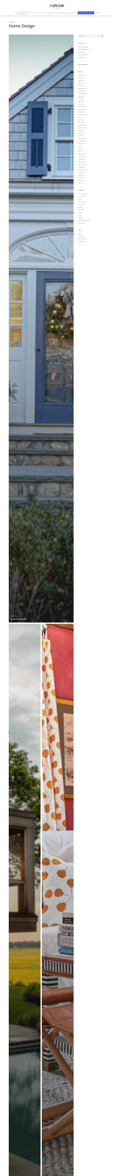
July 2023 (80, 117)
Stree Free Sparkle (83, 47)
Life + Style (33, 13)
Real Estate (81, 210)
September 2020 (82, 170)
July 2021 (80, 146)
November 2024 (82, 88)
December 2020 (82, 162)
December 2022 (82, 125)
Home (40, 13)
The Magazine (22, 13)
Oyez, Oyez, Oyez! (82, 55)
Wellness (80, 217)
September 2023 (82, 114)
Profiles (80, 207)
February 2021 (82, 156)
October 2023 (81, 112)
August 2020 (81, 172)
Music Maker (81, 52)
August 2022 (81, 130)
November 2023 (82, 109)
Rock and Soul (81, 57)
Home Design (14, 616)
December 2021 (82, 138)
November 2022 (82, 128)
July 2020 (80, 175)
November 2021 (82, 141)
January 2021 (81, 159)
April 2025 (80, 83)
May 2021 (80, 151)
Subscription (72, 13)
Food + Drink (48, 13)
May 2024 (80, 101)
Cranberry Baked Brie (83, 49)
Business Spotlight (60, 13)
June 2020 (80, 178)
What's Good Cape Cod (84, 220)
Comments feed (82, 239)
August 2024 (81, 96)
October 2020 (81, 167)
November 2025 (82, 75)
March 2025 (81, 85)
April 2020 (80, 183)
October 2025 (81, 78)
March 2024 (81, 104)
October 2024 (81, 91)
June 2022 (80, 135)
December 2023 (82, 106)
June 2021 (80, 149)
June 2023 (80, 120)
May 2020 (80, 180)
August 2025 (81, 80)
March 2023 (81, 122)
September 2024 (82, 93)
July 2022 (80, 133)
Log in (79, 233)
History (80, 199)
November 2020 (82, 164)
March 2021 (81, 154)
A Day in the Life (82, 194)
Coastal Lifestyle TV (86, 13)
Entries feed (81, 236)
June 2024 (80, 99)
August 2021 (81, 143)
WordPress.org (82, 241)
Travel (79, 215)
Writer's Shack (81, 223)
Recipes (80, 212)
